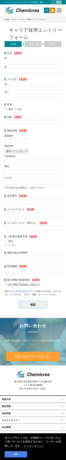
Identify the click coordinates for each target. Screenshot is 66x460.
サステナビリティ (11, 420)
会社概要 (6, 427)
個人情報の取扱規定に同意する (24, 284)
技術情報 (6, 413)
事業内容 (6, 399)
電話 (10, 241)
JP (54, 2)
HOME (6, 19)
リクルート (15, 19)
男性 (10, 109)
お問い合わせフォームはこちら (33, 356)
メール (11, 245)
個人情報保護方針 (19, 291)
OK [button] (15, 454)
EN (59, 2)
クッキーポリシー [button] (34, 446)
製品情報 (6, 406)
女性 (19, 109)
